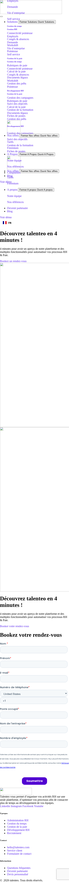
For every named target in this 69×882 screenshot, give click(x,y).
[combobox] (34, 222)
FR (10, 222)
